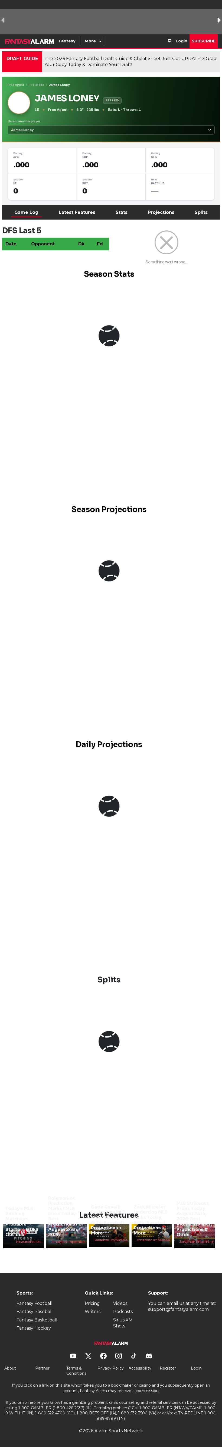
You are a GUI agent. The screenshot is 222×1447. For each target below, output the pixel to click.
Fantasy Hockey (34, 1328)
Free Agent (16, 84)
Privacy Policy (110, 1368)
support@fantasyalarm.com (178, 1309)
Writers (92, 1311)
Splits (201, 212)
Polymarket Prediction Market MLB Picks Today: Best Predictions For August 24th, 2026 (65, 1216)
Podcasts (123, 1311)
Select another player (24, 121)
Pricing (92, 1303)
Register (168, 1368)
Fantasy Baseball (35, 1311)
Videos (120, 1303)
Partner (42, 1368)
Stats (122, 212)
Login (181, 41)
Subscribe (204, 41)
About (10, 1368)
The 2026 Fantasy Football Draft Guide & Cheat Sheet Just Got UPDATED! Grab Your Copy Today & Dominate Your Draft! (130, 61)
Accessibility (140, 1368)
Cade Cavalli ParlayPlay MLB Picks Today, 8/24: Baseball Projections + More (108, 1220)
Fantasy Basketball (37, 1320)
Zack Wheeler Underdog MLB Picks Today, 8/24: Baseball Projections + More (151, 1220)
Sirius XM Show (123, 1323)
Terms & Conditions (76, 1371)
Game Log (26, 212)
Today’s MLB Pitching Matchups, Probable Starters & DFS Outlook (21, 1221)
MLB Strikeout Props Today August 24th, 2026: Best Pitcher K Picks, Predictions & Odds (194, 1219)
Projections (161, 212)
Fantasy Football (35, 1303)
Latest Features (77, 212)
